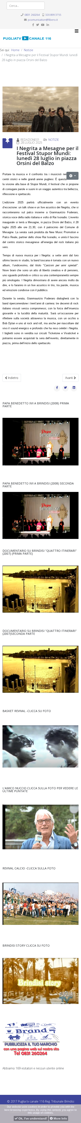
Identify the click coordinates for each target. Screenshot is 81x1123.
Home (15, 50)
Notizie (28, 50)
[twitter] (37, 25)
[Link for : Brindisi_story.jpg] (40, 981)
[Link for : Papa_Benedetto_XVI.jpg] (40, 442)
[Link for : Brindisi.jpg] (40, 589)
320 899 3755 (53, 15)
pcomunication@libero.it (43, 20)
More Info (60, 1118)
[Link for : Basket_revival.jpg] (40, 746)
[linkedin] (48, 25)
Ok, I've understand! (32, 1118)
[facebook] (33, 25)
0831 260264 (32, 15)
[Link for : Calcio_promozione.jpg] (40, 904)
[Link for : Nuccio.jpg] (40, 827)
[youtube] (42, 25)
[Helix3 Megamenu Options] (77, 31)
